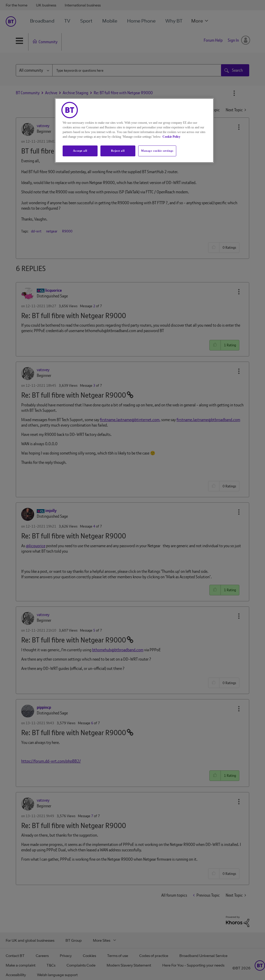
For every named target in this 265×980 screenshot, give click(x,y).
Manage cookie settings (157, 150)
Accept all (80, 150)
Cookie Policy (171, 136)
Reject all (117, 150)
